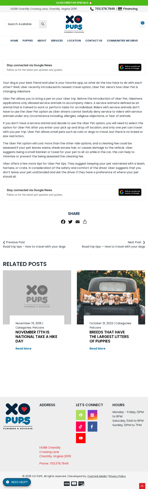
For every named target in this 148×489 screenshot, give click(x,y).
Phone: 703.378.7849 (53, 463)
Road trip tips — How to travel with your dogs (113, 246)
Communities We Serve (122, 40)
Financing (130, 9)
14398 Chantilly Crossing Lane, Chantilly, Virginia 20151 (43, 9)
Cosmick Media (97, 476)
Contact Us (93, 40)
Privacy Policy (117, 476)
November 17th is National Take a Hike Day (36, 336)
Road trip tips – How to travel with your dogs (34, 246)
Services (57, 40)
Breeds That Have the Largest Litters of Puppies (109, 336)
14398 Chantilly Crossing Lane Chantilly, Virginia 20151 (55, 452)
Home (14, 40)
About (41, 40)
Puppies (28, 40)
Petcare (38, 328)
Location (74, 40)
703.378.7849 (105, 9)
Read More (23, 348)
